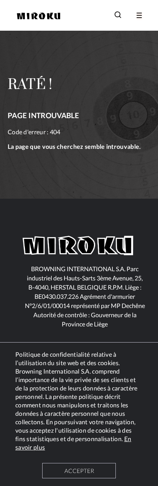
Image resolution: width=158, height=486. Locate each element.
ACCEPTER (79, 470)
